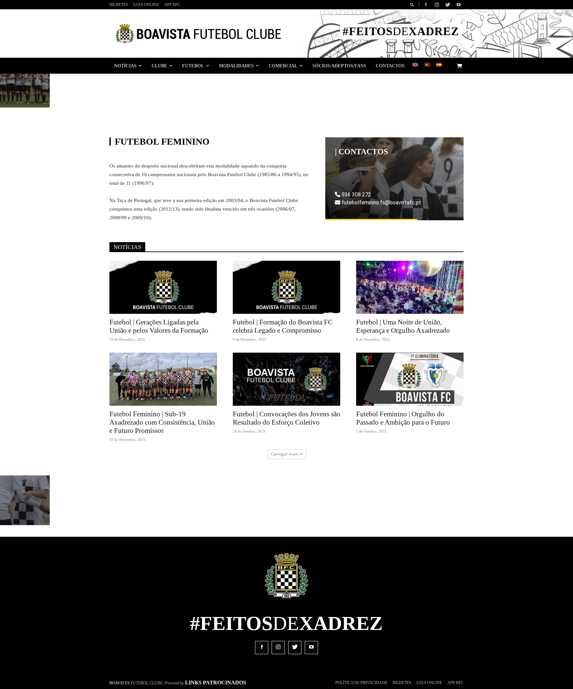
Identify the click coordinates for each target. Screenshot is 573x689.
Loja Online (146, 4)
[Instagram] (437, 4)
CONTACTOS (390, 65)
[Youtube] (459, 4)
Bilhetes (118, 4)
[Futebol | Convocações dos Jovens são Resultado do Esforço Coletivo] (286, 379)
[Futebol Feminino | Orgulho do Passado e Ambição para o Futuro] (410, 379)
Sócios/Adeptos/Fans (339, 65)
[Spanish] (439, 65)
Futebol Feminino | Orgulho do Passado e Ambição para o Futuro (403, 418)
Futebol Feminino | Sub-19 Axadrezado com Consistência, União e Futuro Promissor (162, 422)
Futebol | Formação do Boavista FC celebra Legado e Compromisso (283, 326)
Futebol (193, 65)
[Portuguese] (427, 65)
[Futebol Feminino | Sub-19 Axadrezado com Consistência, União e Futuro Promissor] (163, 379)
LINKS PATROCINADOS (215, 682)
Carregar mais (284, 454)
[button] (413, 4)
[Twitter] (448, 4)
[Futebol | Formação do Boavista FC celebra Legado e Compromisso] (286, 287)
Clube (159, 65)
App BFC (172, 4)
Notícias (125, 65)
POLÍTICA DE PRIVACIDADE (361, 682)
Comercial (283, 65)
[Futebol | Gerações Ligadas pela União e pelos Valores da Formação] (163, 287)
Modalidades (236, 65)
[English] (415, 65)
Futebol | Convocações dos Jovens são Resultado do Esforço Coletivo (286, 418)
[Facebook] (426, 4)
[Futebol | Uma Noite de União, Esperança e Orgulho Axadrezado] (410, 287)
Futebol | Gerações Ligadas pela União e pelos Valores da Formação (158, 326)
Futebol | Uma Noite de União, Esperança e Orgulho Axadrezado (403, 326)
